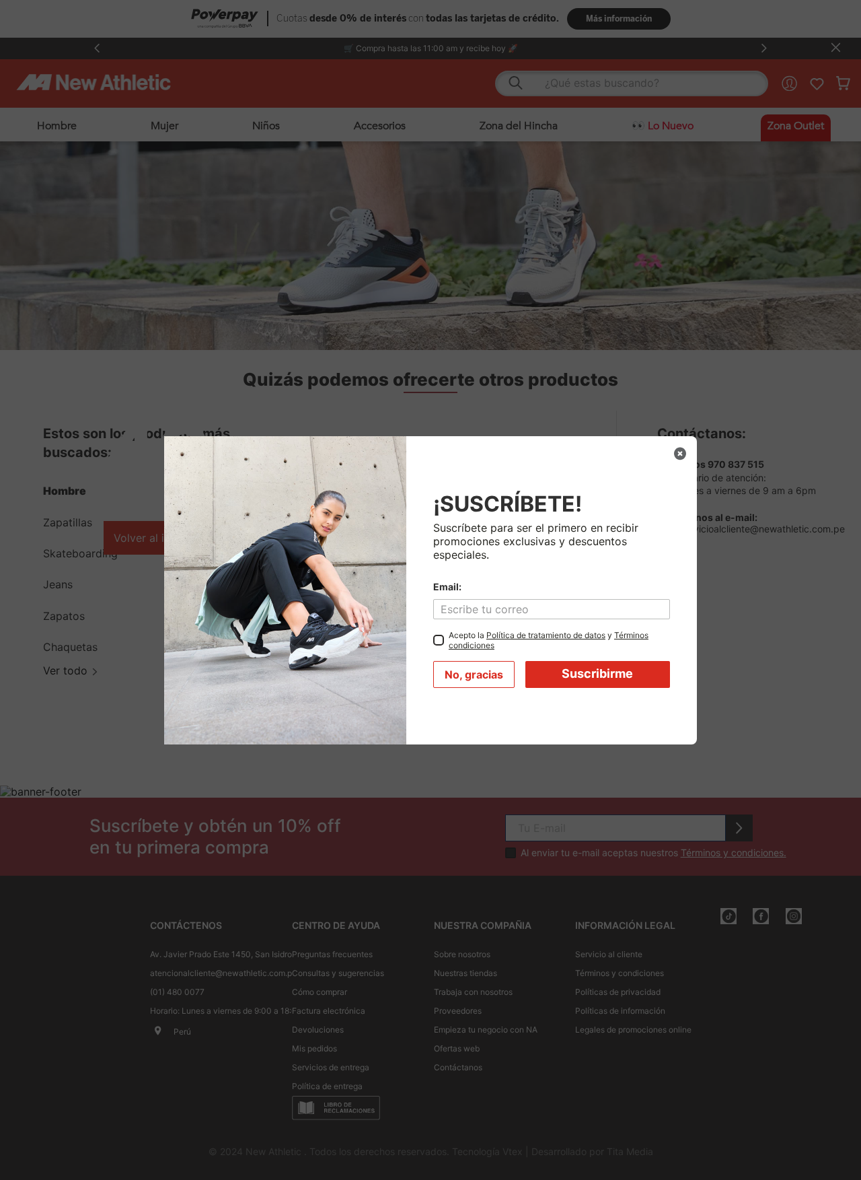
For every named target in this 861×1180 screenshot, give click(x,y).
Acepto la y (548, 640)
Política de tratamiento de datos (545, 635)
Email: (447, 587)
